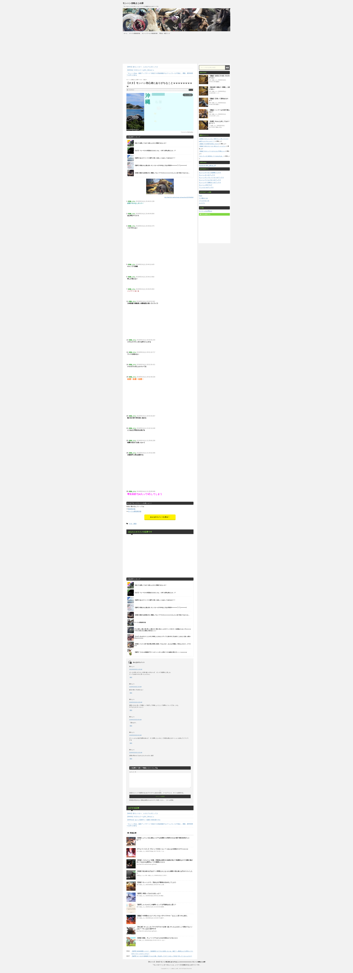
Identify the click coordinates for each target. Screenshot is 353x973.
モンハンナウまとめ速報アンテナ (210, 172)
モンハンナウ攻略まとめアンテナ (210, 182)
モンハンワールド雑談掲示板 (149, 33)
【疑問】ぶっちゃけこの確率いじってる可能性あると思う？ (156, 904)
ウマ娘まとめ (203, 198)
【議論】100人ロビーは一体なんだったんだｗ (212, 146)
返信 (131, 677)
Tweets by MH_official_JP (207, 165)
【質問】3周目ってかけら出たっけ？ (149, 893)
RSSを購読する (205, 214)
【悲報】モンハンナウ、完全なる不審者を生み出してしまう (156, 882)
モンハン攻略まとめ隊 (133, 3)
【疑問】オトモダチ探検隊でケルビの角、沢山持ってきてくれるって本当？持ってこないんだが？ (161, 956)
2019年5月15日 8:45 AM (135, 735)
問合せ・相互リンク (164, 33)
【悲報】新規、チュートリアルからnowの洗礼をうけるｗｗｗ (157, 938)
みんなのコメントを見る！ (160, 517)
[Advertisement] (176, 49)
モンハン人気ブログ (205, 185)
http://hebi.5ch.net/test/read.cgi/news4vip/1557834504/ (179, 197)
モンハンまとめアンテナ (207, 175)
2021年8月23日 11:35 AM (135, 669)
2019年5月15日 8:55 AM (135, 719)
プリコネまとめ (204, 200)
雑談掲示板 (131, 509)
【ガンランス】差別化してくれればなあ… (211, 156)
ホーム (125, 33)
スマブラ (202, 203)
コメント (132, 772)
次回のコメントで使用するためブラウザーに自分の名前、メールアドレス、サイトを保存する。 (157, 793)
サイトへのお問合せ (205, 211)
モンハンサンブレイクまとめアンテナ (211, 177)
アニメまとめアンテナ (206, 187)
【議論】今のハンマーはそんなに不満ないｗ (212, 151)
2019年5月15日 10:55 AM (135, 702)
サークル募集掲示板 (134, 33)
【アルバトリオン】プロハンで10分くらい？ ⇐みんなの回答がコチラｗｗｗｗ (162, 849)
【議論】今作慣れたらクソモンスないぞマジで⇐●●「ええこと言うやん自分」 (162, 915)
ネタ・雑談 (133, 523)
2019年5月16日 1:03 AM (135, 686)
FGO (200, 195)
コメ (190, 90)
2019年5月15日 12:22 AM (135, 752)
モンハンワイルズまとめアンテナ (210, 180)
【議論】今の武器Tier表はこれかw (209, 143)
